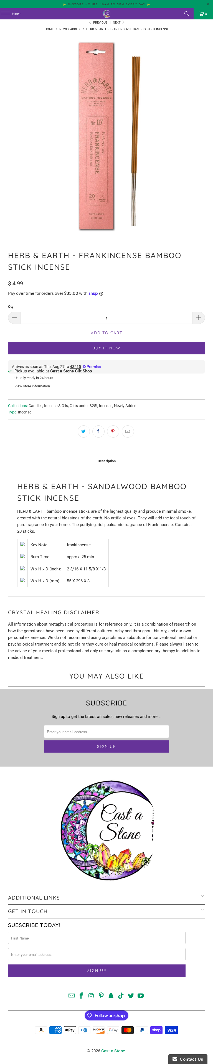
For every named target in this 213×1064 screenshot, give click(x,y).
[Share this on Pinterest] (113, 431)
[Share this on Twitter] (84, 431)
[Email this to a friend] (128, 431)
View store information (32, 386)
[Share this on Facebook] (98, 431)
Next (117, 22)
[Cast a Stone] (106, 13)
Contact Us (190, 1059)
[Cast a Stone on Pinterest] (101, 996)
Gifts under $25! (83, 405)
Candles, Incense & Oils (48, 405)
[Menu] (3, 13)
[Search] (187, 13)
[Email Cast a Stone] (71, 996)
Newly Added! (126, 405)
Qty (11, 306)
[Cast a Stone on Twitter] (131, 996)
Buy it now (106, 348)
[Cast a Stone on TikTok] (121, 996)
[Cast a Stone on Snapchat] (111, 996)
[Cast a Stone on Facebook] (81, 996)
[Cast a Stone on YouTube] (141, 996)
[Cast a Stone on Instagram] (91, 996)
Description (107, 461)
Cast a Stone (113, 1050)
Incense (105, 405)
